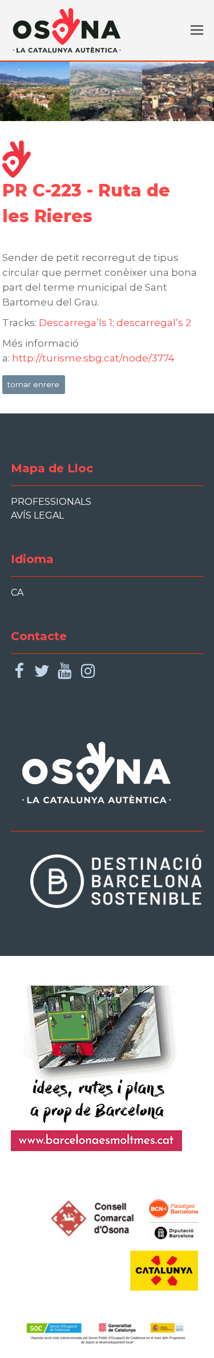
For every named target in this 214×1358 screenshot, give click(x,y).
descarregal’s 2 (153, 322)
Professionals (51, 501)
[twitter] (42, 671)
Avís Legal (37, 515)
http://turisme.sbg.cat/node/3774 (93, 358)
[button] (197, 30)
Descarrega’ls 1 (75, 322)
